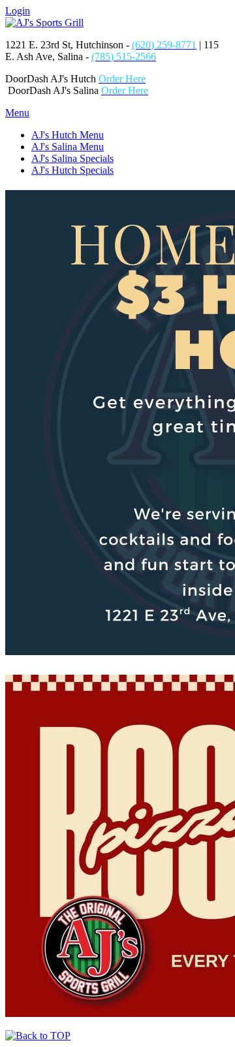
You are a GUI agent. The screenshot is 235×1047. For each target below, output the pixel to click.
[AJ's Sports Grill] (44, 22)
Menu (17, 112)
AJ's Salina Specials (72, 158)
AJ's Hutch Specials (72, 170)
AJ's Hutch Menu (67, 134)
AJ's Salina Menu (67, 146)
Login (17, 10)
